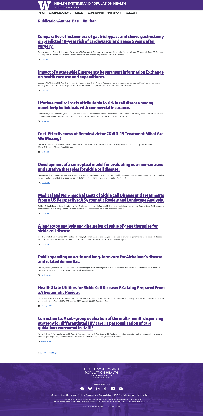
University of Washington (45, 5)
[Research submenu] (85, 12)
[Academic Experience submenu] (71, 12)
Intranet (54, 395)
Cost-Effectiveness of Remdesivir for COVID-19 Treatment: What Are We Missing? (101, 136)
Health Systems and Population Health (90, 3)
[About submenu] (46, 12)
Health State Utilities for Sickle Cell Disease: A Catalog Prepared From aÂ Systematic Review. (101, 290)
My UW (117, 395)
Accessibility (91, 395)
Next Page (53, 353)
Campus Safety (105, 395)
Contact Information (68, 395)
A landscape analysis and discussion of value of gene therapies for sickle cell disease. (98, 228)
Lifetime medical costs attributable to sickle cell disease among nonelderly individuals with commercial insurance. (95, 105)
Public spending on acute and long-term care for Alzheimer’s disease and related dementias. (100, 259)
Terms (147, 395)
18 (45, 353)
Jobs (81, 395)
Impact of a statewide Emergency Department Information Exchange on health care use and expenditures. (101, 74)
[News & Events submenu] (122, 12)
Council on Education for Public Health (133, 402)
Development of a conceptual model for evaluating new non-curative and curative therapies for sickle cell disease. (100, 166)
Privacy (139, 395)
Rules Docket (128, 395)
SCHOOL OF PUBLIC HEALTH (67, 7)
